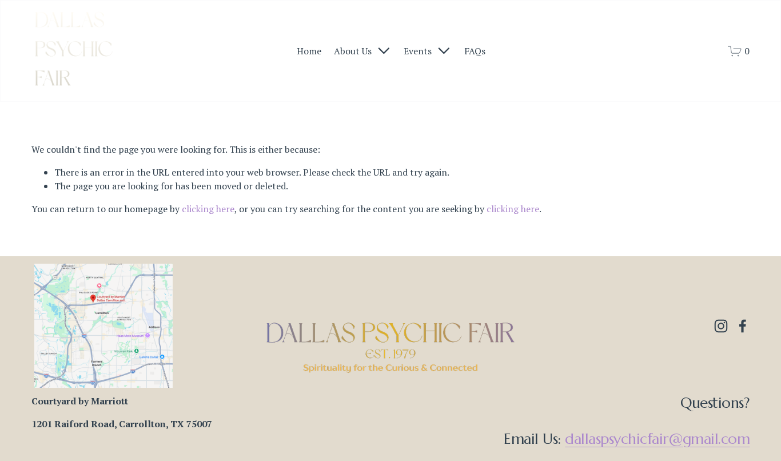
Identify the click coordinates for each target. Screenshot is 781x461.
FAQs (474, 51)
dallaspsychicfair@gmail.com (657, 438)
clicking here (208, 208)
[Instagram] (721, 326)
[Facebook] (743, 326)
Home (309, 51)
